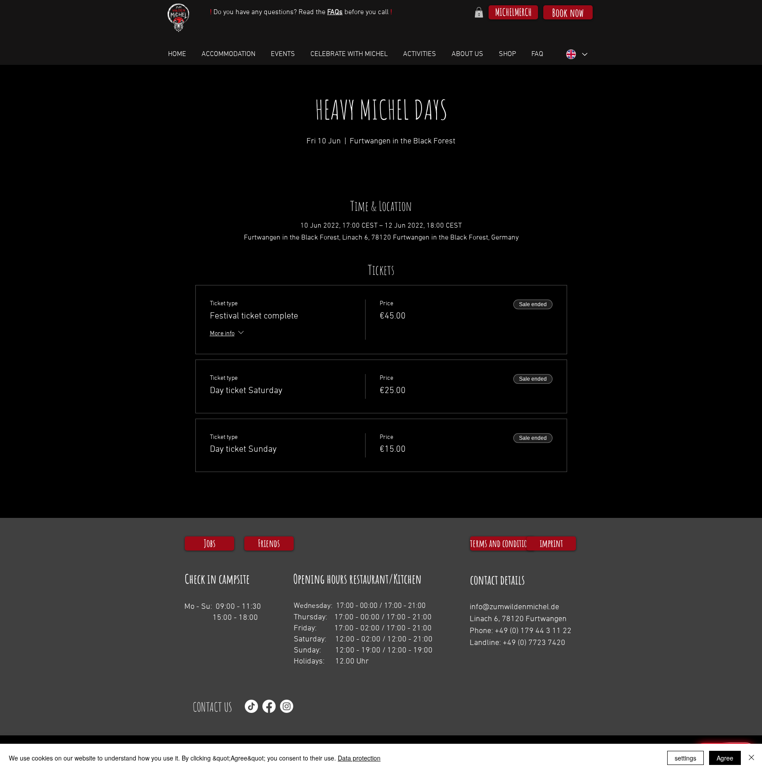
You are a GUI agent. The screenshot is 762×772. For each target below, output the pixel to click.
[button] (478, 12)
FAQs (335, 12)
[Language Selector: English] (576, 54)
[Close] (751, 758)
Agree (725, 757)
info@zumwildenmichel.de (514, 607)
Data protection (359, 757)
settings (685, 757)
